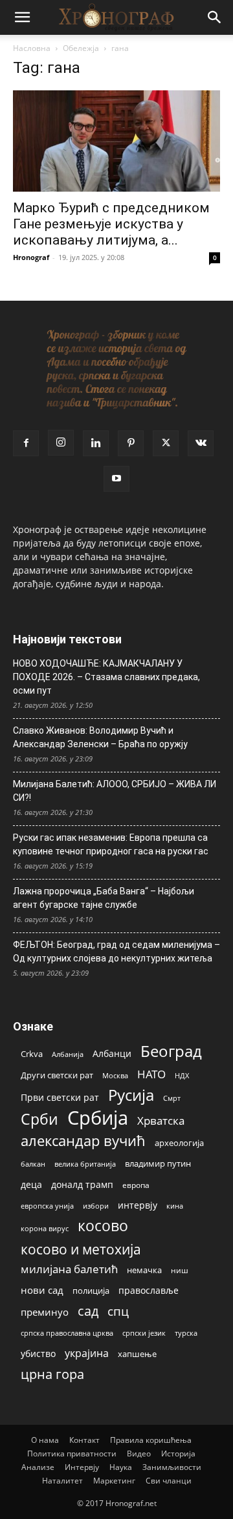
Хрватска (160, 1120)
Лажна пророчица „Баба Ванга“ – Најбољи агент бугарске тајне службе (103, 898)
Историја (178, 1453)
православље (148, 1290)
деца (31, 1184)
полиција (90, 1290)
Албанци (112, 1053)
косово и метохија (81, 1249)
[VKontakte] (201, 443)
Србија (97, 1118)
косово (103, 1225)
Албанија (67, 1054)
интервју (137, 1205)
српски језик (144, 1333)
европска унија (47, 1206)
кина (174, 1206)
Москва (115, 1075)
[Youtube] (116, 479)
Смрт (172, 1098)
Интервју (82, 1467)
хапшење (137, 1354)
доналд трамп (82, 1185)
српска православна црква (67, 1333)
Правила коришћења (151, 1439)
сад (88, 1311)
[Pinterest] (131, 443)
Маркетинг (114, 1480)
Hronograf (31, 257)
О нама (45, 1439)
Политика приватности (71, 1453)
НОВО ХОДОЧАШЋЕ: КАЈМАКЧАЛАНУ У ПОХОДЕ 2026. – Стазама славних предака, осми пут (106, 677)
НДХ (182, 1075)
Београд (171, 1051)
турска (186, 1333)
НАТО (151, 1074)
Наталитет (62, 1480)
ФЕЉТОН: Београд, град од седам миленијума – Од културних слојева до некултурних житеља (116, 951)
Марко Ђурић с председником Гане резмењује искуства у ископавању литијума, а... (111, 224)
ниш (179, 1270)
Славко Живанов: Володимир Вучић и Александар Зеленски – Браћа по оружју (100, 737)
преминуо (45, 1311)
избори (96, 1206)
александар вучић (83, 1140)
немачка (144, 1270)
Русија (131, 1095)
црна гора (52, 1374)
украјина (87, 1353)
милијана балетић (69, 1269)
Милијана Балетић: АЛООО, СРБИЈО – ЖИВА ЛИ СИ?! (114, 791)
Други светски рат (57, 1075)
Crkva (32, 1054)
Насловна (31, 48)
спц (118, 1311)
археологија (179, 1143)
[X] (166, 443)
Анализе (37, 1467)
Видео (139, 1453)
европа (136, 1185)
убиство (38, 1353)
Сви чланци (169, 1480)
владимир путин (158, 1163)
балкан (33, 1164)
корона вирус (45, 1228)
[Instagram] (61, 443)
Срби (39, 1119)
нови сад (42, 1289)
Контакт (84, 1439)
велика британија (85, 1164)
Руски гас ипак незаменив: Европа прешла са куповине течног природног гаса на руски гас (110, 844)
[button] (22, 17)
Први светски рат (60, 1097)
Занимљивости (171, 1467)
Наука (120, 1467)
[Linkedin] (96, 443)
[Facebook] (26, 443)
